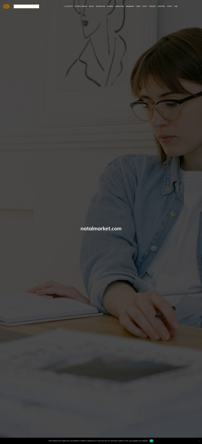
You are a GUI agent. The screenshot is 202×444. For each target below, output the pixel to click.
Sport (169, 6)
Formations (119, 6)
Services (152, 6)
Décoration (100, 6)
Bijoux (91, 6)
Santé (144, 6)
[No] (199, 441)
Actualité (68, 6)
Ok (151, 441)
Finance (110, 6)
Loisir (138, 6)
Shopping (161, 6)
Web (175, 6)
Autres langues (81, 6)
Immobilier (130, 6)
